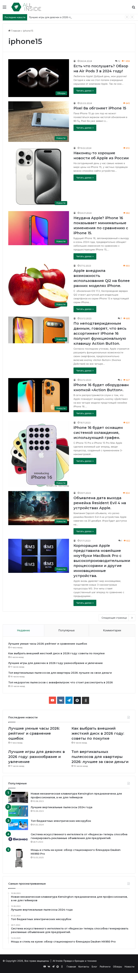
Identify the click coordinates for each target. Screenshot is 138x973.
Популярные (66, 630)
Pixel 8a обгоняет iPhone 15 (99, 108)
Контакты (83, 966)
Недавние (23, 630)
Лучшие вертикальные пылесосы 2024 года (61, 807)
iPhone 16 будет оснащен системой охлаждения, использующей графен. (98, 432)
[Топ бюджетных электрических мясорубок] (18, 824)
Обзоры (117, 966)
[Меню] (4, 8)
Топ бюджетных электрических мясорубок (61, 821)
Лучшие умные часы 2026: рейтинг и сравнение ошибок (47, 643)
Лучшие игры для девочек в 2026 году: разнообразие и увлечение (68, 17)
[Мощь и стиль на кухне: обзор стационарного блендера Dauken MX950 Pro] (18, 858)
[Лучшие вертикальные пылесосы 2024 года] (18, 811)
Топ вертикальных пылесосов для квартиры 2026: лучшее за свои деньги (60, 672)
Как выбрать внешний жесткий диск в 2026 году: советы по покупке (56, 653)
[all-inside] (26, 7)
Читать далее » (85, 90)
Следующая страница (114, 617)
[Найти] (133, 8)
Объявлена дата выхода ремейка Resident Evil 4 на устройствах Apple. (99, 503)
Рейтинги (105, 966)
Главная (15, 30)
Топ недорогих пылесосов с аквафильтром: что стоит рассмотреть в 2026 (60, 682)
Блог (94, 966)
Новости (129, 966)
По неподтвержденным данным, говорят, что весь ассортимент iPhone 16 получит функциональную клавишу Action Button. (99, 333)
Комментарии (112, 630)
